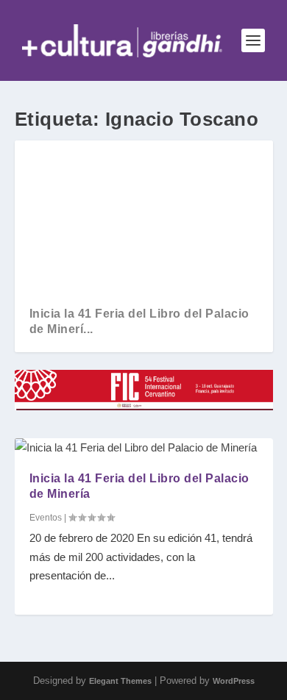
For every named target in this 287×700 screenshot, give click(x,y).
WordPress (234, 680)
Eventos (45, 517)
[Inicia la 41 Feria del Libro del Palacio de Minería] (144, 447)
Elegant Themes (120, 680)
